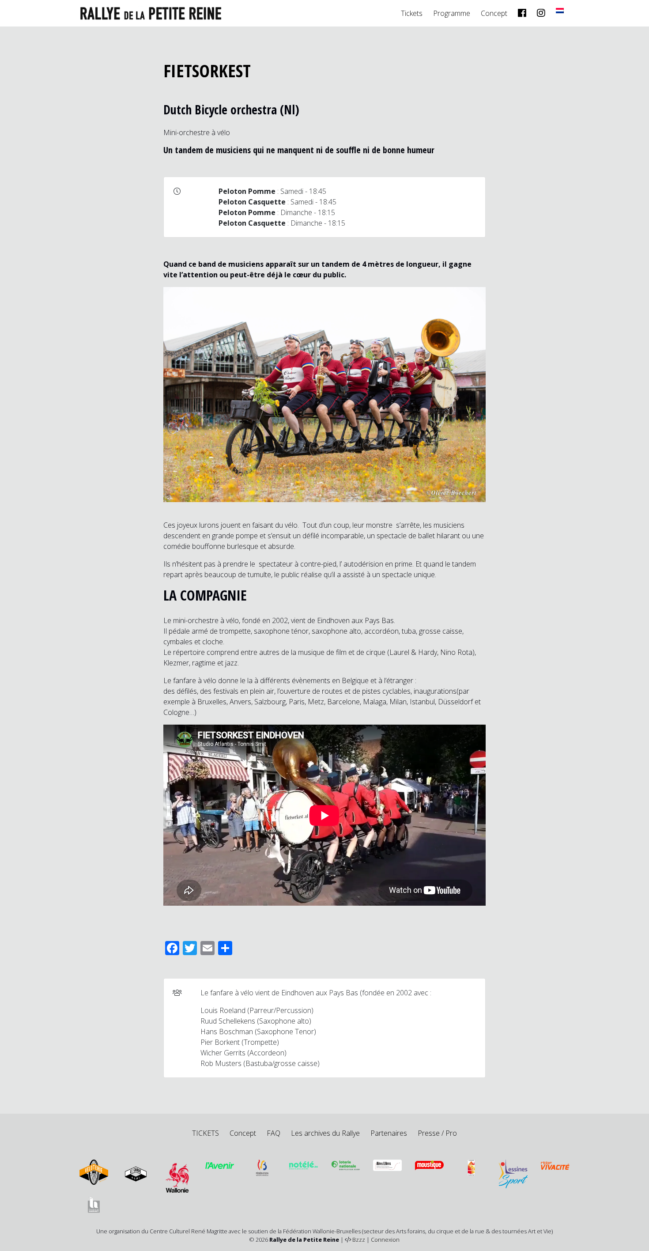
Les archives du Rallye (325, 1133)
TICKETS (205, 1133)
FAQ (273, 1133)
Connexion (385, 1239)
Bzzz (358, 1239)
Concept (494, 13)
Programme (451, 13)
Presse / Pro (437, 1133)
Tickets (412, 13)
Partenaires (388, 1133)
